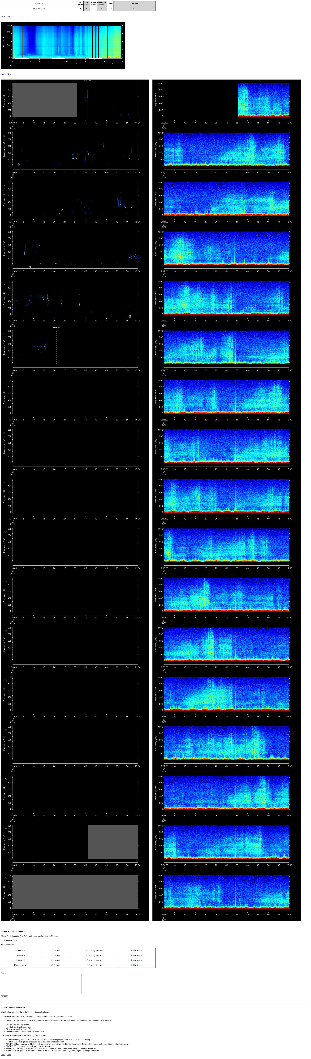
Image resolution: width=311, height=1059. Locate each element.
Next (9, 16)
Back (3, 16)
